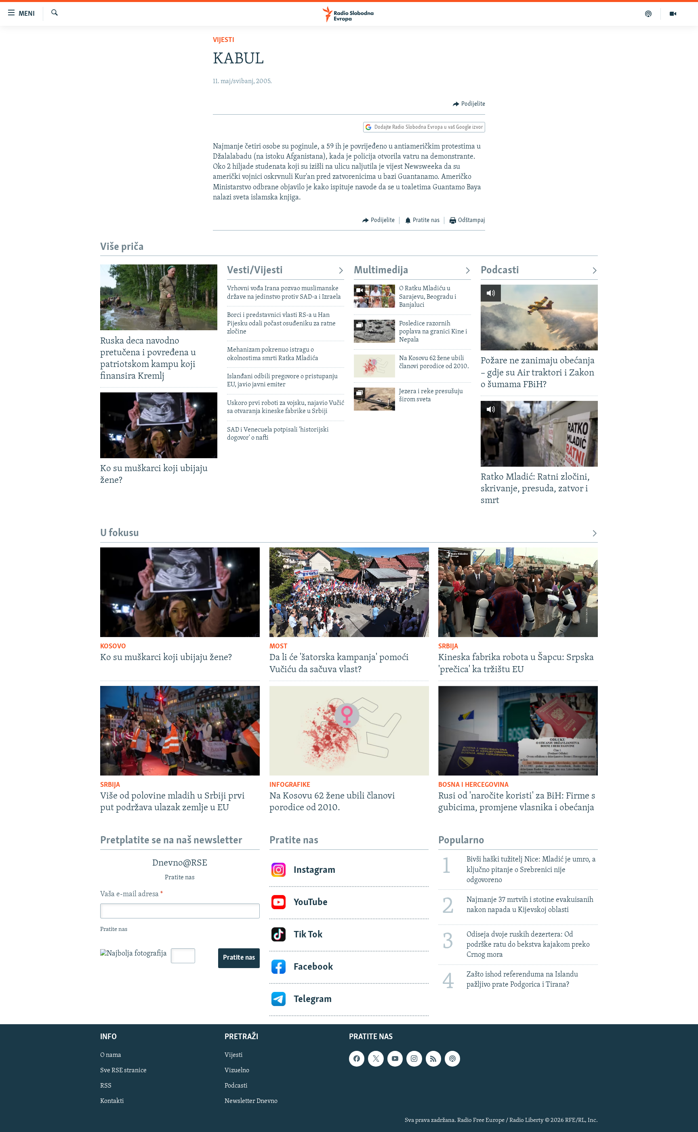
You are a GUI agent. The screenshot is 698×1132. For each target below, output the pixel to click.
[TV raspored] (452, 1058)
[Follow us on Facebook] (356, 1058)
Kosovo (113, 646)
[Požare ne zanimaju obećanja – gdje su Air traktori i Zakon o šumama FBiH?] (539, 317)
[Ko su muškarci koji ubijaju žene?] (158, 425)
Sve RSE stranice (123, 1070)
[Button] (469, 104)
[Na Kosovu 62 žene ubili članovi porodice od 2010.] (374, 365)
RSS (105, 1086)
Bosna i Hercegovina (473, 785)
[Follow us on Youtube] (395, 1058)
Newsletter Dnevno (251, 1101)
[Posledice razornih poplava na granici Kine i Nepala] (374, 331)
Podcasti (500, 270)
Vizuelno (237, 1070)
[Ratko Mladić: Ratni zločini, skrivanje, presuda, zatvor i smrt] (539, 434)
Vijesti (223, 40)
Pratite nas (239, 958)
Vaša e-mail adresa (131, 894)
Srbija (448, 646)
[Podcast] (648, 13)
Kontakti (112, 1101)
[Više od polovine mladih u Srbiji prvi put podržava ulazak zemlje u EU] (180, 731)
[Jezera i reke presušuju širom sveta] (374, 399)
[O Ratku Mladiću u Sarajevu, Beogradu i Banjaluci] (374, 296)
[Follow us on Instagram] (414, 1058)
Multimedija (381, 270)
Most (278, 646)
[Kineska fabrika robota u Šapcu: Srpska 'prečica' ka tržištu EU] (518, 592)
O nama (110, 1055)
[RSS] (433, 1058)
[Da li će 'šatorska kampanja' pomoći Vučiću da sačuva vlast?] (349, 592)
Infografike (289, 785)
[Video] (673, 13)
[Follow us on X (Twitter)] (375, 1058)
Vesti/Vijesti (255, 270)
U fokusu (119, 533)
